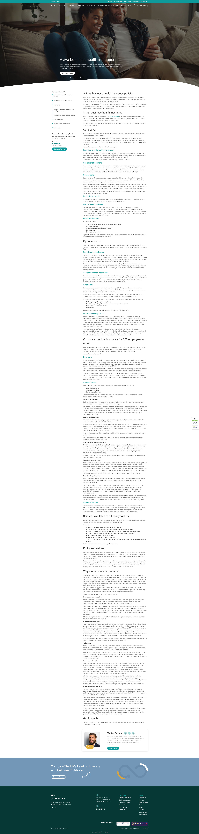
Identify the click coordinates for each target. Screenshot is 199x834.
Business (81, 6)
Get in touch (57, 128)
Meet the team (91, 6)
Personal (71, 6)
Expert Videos (119, 6)
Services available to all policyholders (64, 115)
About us (141, 800)
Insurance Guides (118, 1)
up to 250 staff (114, 117)
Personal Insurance (125, 798)
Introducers (122, 810)
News (129, 1)
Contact (128, 6)
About (125, 1)
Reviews (110, 1)
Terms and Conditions (135, 829)
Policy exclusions (58, 119)
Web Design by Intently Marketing (99, 832)
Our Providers (144, 1)
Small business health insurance (63, 101)
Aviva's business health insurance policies (63, 95)
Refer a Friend (135, 1)
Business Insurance (125, 800)
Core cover (57, 105)
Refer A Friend (123, 807)
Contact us (142, 798)
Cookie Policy (145, 829)
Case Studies (109, 6)
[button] (72, 5)
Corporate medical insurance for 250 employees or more (64, 110)
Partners (101, 6)
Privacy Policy (124, 829)
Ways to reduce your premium (62, 124)
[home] (58, 5)
